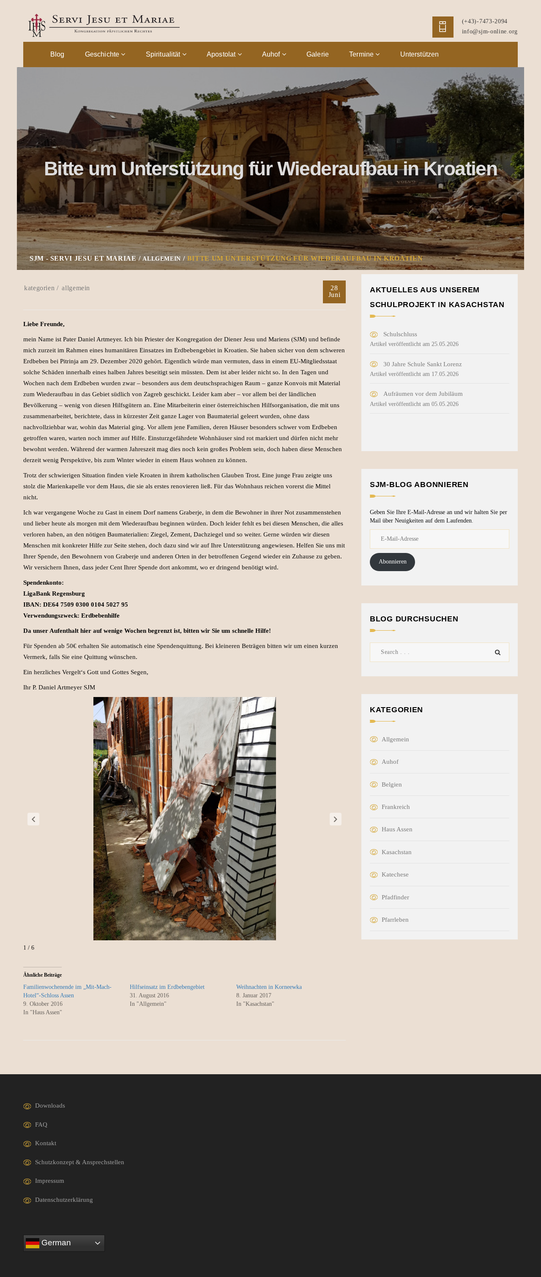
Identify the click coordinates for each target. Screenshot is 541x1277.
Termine (362, 54)
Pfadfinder (395, 897)
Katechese (395, 874)
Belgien (392, 784)
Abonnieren (393, 561)
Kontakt (45, 1143)
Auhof (272, 54)
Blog (57, 54)
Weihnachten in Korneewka (269, 987)
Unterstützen (419, 54)
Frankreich (396, 806)
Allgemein (76, 287)
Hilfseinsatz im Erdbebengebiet (167, 987)
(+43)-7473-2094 (485, 21)
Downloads (50, 1105)
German (55, 1242)
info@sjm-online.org (490, 31)
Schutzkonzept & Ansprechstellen (79, 1162)
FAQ (41, 1124)
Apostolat (222, 54)
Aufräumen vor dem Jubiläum (423, 393)
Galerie (317, 54)
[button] (33, 819)
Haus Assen (397, 829)
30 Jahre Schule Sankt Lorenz (422, 364)
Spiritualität (164, 54)
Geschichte (103, 54)
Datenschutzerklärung (64, 1199)
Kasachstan (397, 852)
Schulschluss (400, 334)
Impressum (49, 1180)
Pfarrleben (395, 919)
